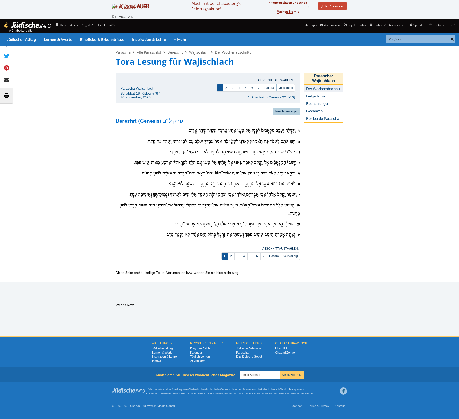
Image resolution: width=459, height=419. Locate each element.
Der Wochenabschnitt (233, 52)
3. (233, 88)
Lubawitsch (205, 389)
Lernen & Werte (58, 39)
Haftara (269, 88)
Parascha (123, 52)
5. (246, 88)
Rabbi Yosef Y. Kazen (210, 393)
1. (220, 88)
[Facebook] (343, 391)
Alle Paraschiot (149, 52)
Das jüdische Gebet (249, 356)
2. (226, 88)
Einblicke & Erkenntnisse (102, 39)
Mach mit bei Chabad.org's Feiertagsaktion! (216, 6)
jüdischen (278, 393)
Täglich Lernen (200, 356)
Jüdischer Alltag (21, 39)
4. (239, 88)
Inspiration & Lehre (149, 39)
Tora (240, 393)
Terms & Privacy (318, 406)
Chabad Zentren (286, 352)
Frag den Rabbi (356, 25)
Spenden (419, 25)
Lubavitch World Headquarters (286, 389)
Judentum (250, 393)
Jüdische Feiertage (248, 348)
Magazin (157, 360)
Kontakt (340, 406)
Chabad (193, 389)
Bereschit (175, 52)
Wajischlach (199, 52)
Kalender (196, 352)
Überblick (281, 348)
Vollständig (286, 88)
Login (313, 25)
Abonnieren (198, 360)
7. (259, 88)
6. (252, 88)
